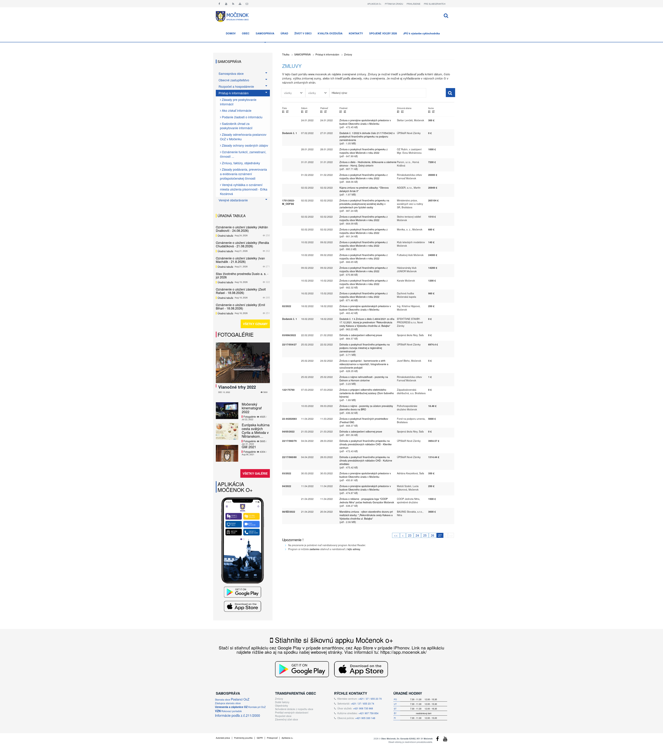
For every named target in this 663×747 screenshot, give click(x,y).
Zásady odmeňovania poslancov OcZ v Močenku (243, 136)
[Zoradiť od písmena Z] (345, 111)
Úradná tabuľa (225, 235)
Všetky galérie (255, 473)
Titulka (285, 54)
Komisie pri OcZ (257, 707)
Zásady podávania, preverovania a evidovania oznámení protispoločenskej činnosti (243, 173)
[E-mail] (246, 3)
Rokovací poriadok (231, 711)
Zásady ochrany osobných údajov (244, 145)
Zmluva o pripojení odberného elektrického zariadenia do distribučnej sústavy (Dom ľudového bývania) (366, 393)
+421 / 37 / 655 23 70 (370, 698)
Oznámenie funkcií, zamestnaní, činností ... (243, 154)
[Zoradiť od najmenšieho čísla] (283, 111)
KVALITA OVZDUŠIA (330, 33)
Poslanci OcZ (240, 699)
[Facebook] (219, 3)
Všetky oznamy (255, 324)
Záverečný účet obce (286, 719)
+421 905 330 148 (365, 718)
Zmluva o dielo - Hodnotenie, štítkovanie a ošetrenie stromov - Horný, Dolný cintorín (367, 163)
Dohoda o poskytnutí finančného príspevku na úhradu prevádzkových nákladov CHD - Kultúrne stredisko (365, 460)
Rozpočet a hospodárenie (236, 86)
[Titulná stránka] (235, 16)
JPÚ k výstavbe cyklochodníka (421, 33)
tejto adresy (353, 549)
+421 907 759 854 (368, 713)
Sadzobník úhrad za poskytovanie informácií (236, 125)
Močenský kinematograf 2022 (252, 408)
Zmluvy (348, 54)
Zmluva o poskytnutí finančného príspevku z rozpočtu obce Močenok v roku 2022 (363, 151)
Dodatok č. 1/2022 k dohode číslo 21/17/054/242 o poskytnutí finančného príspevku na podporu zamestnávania (367, 136)
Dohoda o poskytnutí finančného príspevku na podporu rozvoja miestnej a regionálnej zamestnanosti (364, 348)
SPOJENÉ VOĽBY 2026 (383, 33)
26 (432, 535)
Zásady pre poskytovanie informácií (238, 101)
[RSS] (233, 3)
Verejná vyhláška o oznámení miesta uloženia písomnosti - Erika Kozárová (243, 189)
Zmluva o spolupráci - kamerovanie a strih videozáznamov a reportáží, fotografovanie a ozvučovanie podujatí (363, 364)
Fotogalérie (236, 334)
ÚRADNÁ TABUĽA (232, 215)
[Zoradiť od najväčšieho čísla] (287, 111)
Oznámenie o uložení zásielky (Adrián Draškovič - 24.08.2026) (242, 229)
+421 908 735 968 (363, 708)
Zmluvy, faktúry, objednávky (240, 163)
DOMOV (231, 33)
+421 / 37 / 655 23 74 (362, 703)
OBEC (245, 33)
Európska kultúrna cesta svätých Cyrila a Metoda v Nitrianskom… (256, 430)
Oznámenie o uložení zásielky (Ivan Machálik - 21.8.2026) (240, 260)
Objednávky (281, 705)
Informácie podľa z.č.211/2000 (237, 715)
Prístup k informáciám (327, 54)
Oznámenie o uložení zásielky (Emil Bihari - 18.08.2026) (240, 306)
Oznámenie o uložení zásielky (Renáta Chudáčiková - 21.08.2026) (242, 244)
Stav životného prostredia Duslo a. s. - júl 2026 (242, 275)
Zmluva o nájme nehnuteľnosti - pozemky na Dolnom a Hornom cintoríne (363, 378)
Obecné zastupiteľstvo (234, 80)
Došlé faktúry (282, 702)
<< (396, 535)
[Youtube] (226, 3)
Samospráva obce (231, 73)
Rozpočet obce (283, 716)
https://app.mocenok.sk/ (403, 652)
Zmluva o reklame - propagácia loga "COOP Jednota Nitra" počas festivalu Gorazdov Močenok (366, 500)
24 (417, 535)
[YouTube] (445, 739)
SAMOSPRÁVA (265, 33)
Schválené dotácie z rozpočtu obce (294, 709)
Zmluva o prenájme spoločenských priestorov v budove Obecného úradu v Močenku (365, 121)
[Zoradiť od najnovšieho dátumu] (302, 111)
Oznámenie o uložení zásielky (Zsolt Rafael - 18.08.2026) (241, 291)
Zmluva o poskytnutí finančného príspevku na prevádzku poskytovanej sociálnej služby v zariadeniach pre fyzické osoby (364, 204)
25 (425, 535)
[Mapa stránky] (240, 3)
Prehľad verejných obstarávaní (291, 712)
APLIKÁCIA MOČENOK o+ (235, 486)
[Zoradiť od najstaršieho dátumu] (306, 111)
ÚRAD (284, 33)
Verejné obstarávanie (233, 200)
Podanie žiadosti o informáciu (241, 117)
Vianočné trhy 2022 (237, 387)
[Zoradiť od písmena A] (340, 111)
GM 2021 (249, 446)
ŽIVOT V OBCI (302, 33)
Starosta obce (222, 699)
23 (409, 535)
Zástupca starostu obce (228, 703)
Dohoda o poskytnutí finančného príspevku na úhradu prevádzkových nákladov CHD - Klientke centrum (365, 444)
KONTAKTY (356, 33)
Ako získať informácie (236, 110)
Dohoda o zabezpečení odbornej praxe (360, 335)
